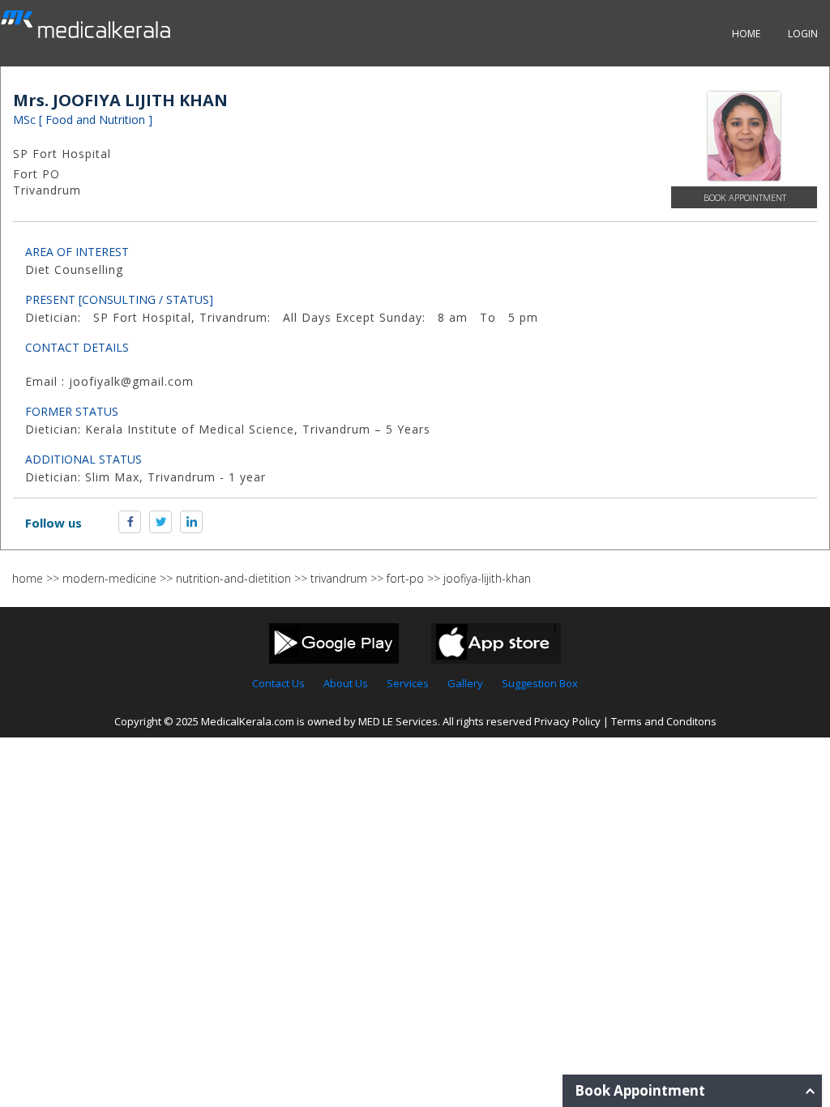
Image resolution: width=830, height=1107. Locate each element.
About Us (345, 683)
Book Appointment (745, 197)
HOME (746, 34)
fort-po (405, 578)
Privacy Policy (567, 721)
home (27, 578)
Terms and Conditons (664, 721)
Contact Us (278, 683)
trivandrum (338, 578)
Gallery (465, 683)
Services (408, 683)
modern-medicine (109, 578)
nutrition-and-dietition (233, 578)
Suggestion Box (540, 683)
